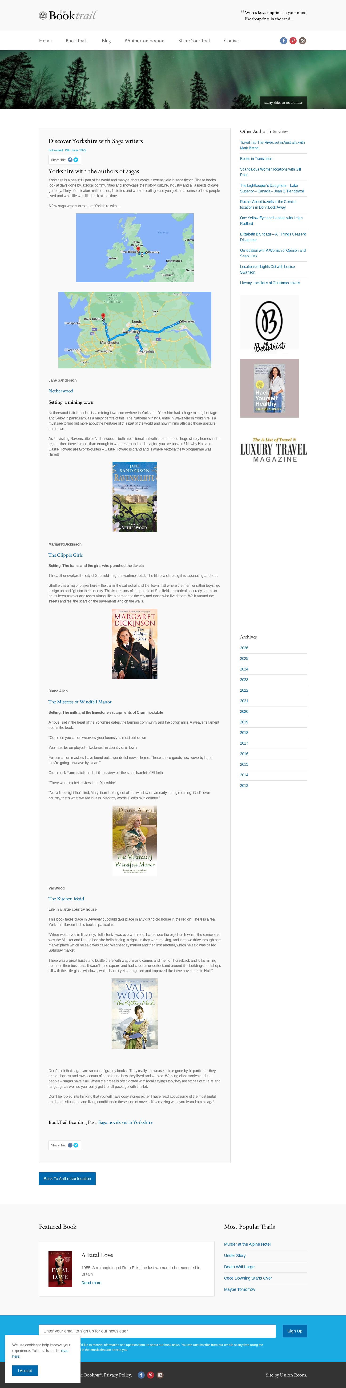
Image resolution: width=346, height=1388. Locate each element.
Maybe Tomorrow (239, 1289)
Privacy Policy (117, 1375)
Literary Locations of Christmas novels (270, 283)
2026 (244, 648)
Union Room (293, 1375)
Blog (106, 40)
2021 (244, 701)
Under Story (235, 1255)
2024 (244, 669)
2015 (244, 764)
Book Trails (76, 40)
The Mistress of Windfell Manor (80, 702)
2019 (244, 722)
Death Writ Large (239, 1266)
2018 (244, 733)
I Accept (25, 1370)
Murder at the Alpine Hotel (247, 1244)
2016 (244, 754)
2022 (244, 690)
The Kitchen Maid (66, 899)
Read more (91, 1282)
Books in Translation (256, 159)
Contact (232, 40)
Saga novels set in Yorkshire (124, 1122)
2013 (244, 786)
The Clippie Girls (65, 555)
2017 (244, 743)
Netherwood (60, 391)
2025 (244, 659)
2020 (244, 712)
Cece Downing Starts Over (248, 1278)
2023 (244, 680)
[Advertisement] (269, 553)
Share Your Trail (194, 40)
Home (45, 40)
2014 (244, 775)
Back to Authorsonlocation (67, 1178)
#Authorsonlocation (144, 40)
